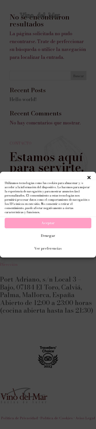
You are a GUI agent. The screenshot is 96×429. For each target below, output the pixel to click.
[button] (89, 177)
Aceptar (48, 223)
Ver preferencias (48, 248)
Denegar (48, 235)
